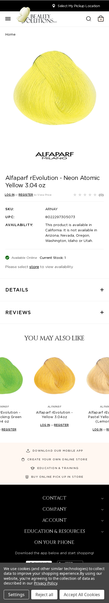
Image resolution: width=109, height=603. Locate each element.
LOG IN (9, 194)
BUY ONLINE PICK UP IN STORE (57, 476)
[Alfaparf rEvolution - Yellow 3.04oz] (54, 375)
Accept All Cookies (82, 594)
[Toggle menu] (8, 19)
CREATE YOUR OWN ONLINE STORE (57, 459)
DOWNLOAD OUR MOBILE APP (58, 450)
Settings (16, 594)
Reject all (44, 594)
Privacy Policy (45, 583)
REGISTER (26, 194)
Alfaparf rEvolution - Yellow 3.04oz (54, 414)
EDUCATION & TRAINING (58, 468)
